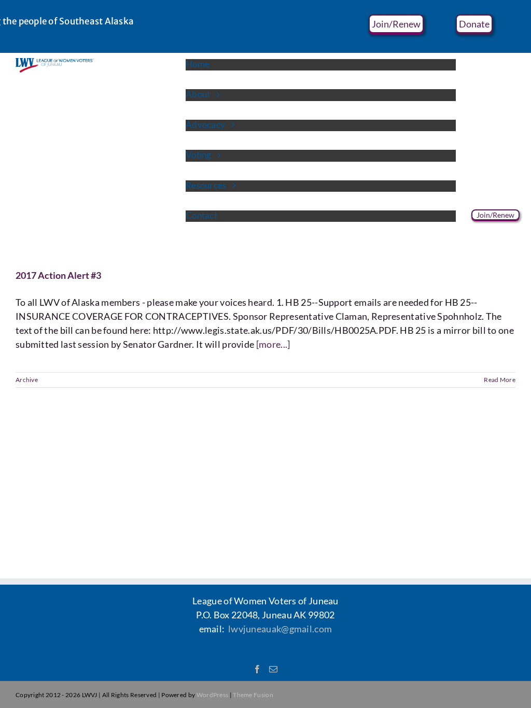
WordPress (213, 695)
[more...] (273, 344)
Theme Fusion (253, 695)
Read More (499, 380)
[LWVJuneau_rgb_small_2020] (54, 62)
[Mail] (273, 669)
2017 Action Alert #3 (58, 275)
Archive (27, 380)
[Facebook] (257, 669)
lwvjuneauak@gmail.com (280, 628)
